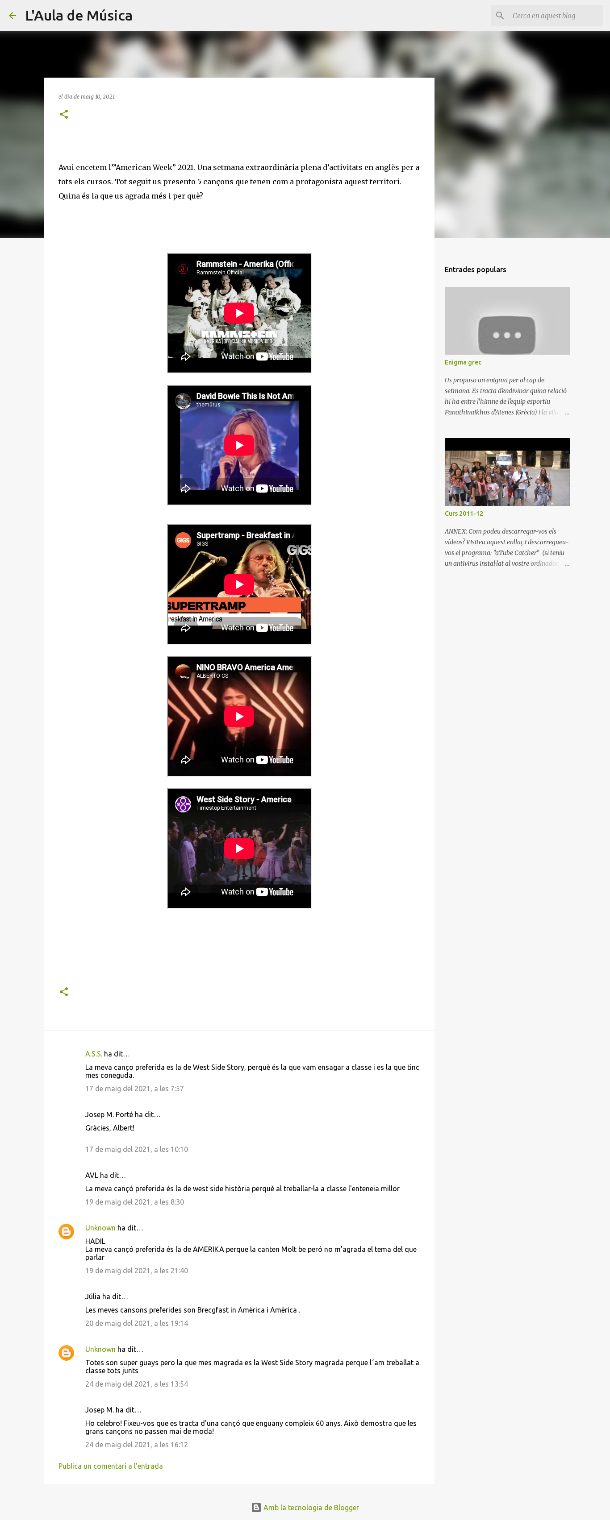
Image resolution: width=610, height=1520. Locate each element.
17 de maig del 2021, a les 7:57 (134, 1089)
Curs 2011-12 (464, 513)
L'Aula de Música (79, 15)
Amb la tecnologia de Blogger (310, 1507)
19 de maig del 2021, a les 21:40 (136, 1271)
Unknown (100, 1228)
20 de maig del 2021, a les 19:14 (136, 1323)
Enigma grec (463, 362)
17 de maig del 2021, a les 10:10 (136, 1149)
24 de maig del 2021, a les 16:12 (136, 1445)
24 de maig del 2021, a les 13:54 (136, 1384)
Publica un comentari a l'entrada (110, 1466)
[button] (63, 115)
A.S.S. (93, 1054)
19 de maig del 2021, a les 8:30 (134, 1202)
